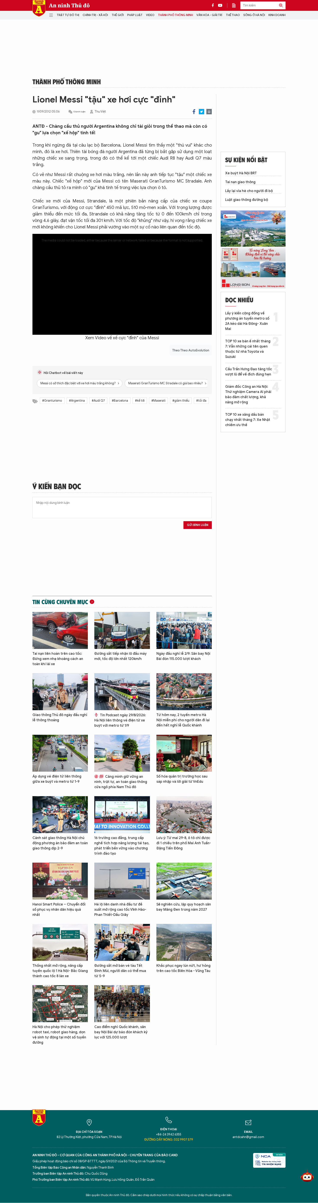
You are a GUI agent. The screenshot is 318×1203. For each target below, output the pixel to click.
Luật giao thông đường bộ (246, 200)
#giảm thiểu (180, 401)
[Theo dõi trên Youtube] (220, 5)
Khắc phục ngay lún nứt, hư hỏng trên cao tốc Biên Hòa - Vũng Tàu (183, 968)
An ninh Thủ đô (69, 5)
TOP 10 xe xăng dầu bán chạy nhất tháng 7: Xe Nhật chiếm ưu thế (247, 419)
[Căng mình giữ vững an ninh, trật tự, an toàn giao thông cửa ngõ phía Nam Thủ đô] (122, 753)
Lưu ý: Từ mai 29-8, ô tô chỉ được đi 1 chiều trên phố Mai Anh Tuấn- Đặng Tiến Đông (183, 843)
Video (150, 15)
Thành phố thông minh (175, 15)
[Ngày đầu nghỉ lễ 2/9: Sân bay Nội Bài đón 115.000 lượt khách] (184, 630)
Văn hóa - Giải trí (209, 15)
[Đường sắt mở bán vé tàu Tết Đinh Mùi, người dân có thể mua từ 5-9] (122, 942)
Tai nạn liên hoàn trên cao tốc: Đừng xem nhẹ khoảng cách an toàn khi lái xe (57, 659)
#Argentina (77, 401)
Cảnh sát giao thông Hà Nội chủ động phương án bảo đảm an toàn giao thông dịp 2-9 (60, 843)
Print (209, 111)
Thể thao (233, 15)
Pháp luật (135, 15)
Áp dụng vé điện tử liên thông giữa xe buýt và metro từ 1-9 (56, 779)
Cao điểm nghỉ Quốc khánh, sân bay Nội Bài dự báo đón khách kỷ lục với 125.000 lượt (121, 1032)
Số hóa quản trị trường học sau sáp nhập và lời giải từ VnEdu (181, 779)
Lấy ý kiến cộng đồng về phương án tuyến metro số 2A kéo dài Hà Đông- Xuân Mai (247, 321)
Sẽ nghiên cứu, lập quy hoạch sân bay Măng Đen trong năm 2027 (183, 907)
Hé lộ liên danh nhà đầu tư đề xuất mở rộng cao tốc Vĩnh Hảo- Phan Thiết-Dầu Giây (120, 909)
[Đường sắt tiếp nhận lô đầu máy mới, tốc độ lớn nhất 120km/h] (122, 630)
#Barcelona (120, 401)
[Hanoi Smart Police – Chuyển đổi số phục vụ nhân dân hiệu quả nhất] (60, 881)
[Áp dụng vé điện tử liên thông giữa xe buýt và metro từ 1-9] (60, 753)
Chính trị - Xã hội (95, 15)
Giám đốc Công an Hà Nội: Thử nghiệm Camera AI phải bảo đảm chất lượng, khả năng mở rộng (248, 394)
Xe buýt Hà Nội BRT (241, 173)
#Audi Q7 (98, 401)
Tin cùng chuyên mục (60, 602)
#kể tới (140, 401)
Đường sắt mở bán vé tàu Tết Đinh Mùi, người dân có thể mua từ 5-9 (120, 971)
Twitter (201, 111)
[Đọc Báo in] (236, 5)
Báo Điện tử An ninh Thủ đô (38, 8)
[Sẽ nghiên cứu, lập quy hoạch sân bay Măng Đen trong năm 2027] (184, 881)
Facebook (194, 111)
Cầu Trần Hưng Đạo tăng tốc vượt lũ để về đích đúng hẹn (248, 372)
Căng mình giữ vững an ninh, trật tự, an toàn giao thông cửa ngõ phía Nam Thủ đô (120, 782)
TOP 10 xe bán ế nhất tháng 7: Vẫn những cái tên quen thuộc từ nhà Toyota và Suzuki (247, 349)
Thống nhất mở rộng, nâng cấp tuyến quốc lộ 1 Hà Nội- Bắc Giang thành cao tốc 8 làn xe (60, 971)
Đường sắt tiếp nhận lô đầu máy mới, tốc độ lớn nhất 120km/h (120, 656)
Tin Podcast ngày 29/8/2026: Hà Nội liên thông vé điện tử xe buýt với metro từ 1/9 (120, 720)
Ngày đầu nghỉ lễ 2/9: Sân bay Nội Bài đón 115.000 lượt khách (183, 656)
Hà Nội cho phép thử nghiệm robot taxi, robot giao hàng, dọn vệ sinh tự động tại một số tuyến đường (59, 1035)
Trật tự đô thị (68, 15)
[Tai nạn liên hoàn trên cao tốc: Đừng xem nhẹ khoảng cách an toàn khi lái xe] (60, 630)
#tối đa (201, 401)
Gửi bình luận (197, 525)
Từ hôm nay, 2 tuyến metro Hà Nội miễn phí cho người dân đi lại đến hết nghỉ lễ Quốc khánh (183, 720)
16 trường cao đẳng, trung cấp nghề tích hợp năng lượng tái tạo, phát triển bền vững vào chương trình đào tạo (121, 846)
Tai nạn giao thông (240, 182)
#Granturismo (52, 401)
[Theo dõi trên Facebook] (214, 5)
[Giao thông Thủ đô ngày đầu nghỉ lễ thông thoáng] (60, 691)
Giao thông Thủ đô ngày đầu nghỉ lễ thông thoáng (59, 717)
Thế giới (118, 15)
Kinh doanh (277, 15)
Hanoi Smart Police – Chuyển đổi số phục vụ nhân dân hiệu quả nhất (58, 909)
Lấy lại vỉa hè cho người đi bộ (249, 191)
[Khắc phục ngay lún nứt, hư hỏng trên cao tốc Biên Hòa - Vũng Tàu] (184, 942)
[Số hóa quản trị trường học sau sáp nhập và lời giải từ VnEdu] (184, 753)
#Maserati (158, 401)
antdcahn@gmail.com (248, 1137)
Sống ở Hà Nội (254, 15)
